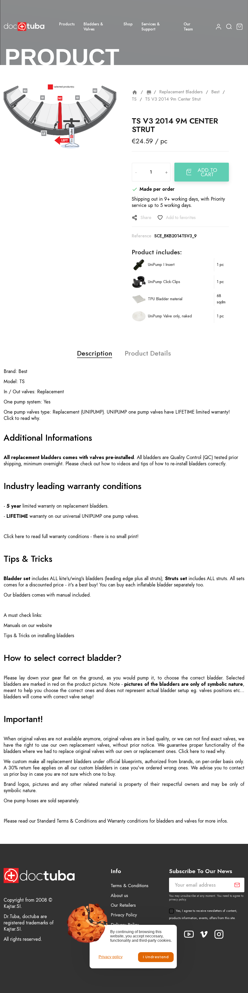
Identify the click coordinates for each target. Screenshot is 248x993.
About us (119, 895)
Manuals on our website (28, 625)
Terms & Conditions (129, 885)
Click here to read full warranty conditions (46, 536)
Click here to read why (201, 751)
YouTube (189, 934)
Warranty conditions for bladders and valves (152, 821)
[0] (240, 26)
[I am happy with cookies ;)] (156, 957)
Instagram (219, 934)
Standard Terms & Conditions (67, 821)
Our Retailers (123, 905)
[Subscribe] (237, 885)
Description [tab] (94, 353)
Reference (141, 236)
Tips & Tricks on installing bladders (39, 635)
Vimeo (204, 934)
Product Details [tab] (148, 353)
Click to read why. (22, 418)
